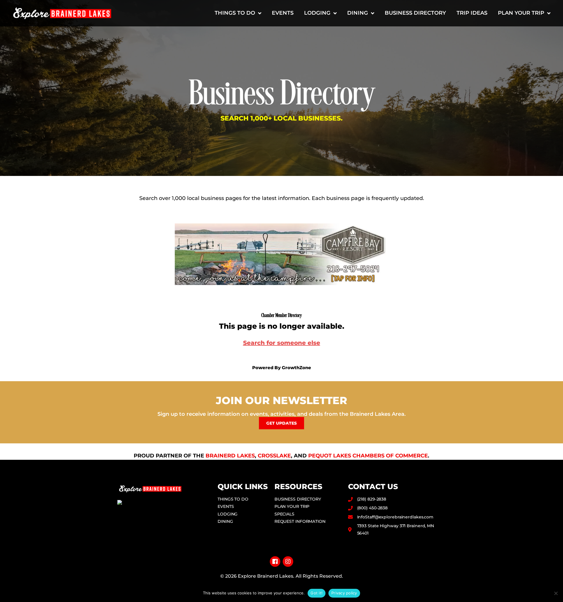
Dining (357, 13)
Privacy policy (344, 593)
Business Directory (415, 13)
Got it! (317, 593)
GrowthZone (296, 367)
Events (283, 13)
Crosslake (274, 455)
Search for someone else (281, 342)
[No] (556, 593)
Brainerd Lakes (230, 455)
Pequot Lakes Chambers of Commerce (368, 455)
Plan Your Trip (521, 13)
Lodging (317, 13)
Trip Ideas (472, 13)
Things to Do (235, 13)
